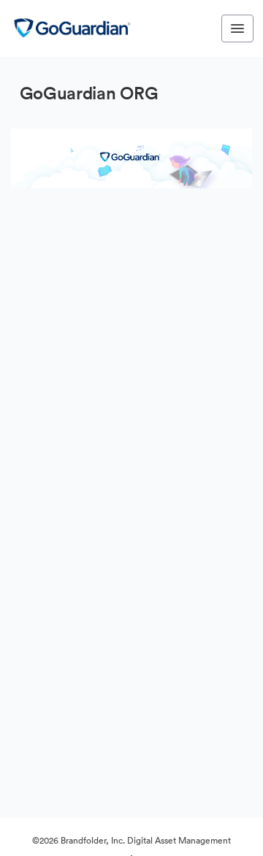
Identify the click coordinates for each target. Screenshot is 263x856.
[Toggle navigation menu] (237, 28)
